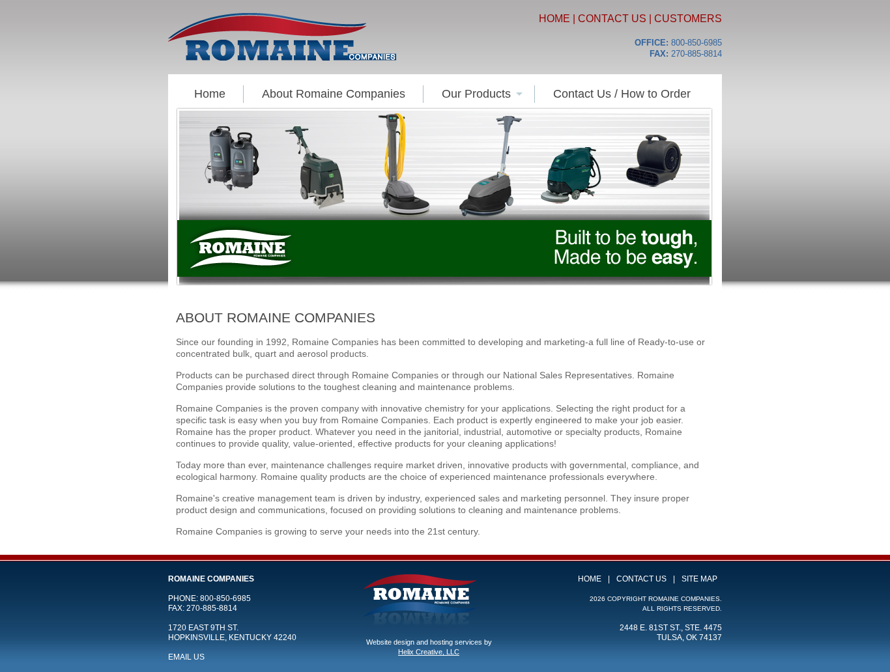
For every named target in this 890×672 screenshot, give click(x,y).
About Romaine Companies (333, 93)
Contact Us (612, 18)
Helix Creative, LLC (428, 652)
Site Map (699, 578)
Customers (688, 18)
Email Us (186, 657)
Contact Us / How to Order (622, 93)
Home (554, 18)
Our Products (476, 93)
